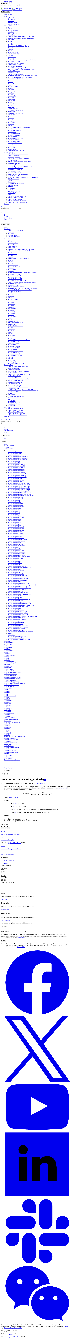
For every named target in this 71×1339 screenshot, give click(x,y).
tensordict (3, 880)
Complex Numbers (13, 108)
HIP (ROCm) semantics (14, 172)
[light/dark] (1, 212)
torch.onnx (11, 105)
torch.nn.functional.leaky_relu (16, 516)
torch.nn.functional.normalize (16, 560)
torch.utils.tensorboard (14, 141)
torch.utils (10, 125)
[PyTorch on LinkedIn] (37, 1197)
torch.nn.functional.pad (14, 621)
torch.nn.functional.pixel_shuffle (16, 617)
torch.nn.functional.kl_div (15, 595)
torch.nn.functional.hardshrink (16, 528)
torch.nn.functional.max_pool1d (16, 469)
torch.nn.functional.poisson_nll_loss (17, 586)
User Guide (7, 16)
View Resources (5, 920)
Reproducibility (12, 188)
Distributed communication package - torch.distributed (22, 60)
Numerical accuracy (13, 185)
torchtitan (3, 874)
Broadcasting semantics (14, 157)
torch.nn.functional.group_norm (16, 552)
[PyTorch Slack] (37, 1264)
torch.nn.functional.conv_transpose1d (18, 456)
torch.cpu (10, 43)
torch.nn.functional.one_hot (15, 577)
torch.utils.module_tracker (15, 143)
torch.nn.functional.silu (14, 547)
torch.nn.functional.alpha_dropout (17, 566)
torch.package (11, 99)
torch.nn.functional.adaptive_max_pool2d (19, 484)
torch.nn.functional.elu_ (14, 511)
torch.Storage (11, 122)
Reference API (8, 25)
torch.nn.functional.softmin (15, 534)
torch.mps (10, 47)
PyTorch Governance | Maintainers (17, 202)
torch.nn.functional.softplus (15, 533)
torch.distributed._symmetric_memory (14, 683)
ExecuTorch (4, 868)
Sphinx (10, 1334)
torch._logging (12, 149)
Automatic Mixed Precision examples (18, 154)
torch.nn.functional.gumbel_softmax (17, 539)
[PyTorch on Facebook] (37, 1015)
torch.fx (10, 85)
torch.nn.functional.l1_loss (15, 597)
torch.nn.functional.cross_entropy (17, 589)
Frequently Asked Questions (15, 168)
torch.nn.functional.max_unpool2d (17, 475)
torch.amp (7, 646)
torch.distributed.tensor (14, 61)
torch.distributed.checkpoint (11, 685)
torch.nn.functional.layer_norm (16, 555)
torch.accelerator (12, 41)
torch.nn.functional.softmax (15, 536)
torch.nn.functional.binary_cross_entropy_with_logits (22, 585)
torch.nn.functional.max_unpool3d (17, 477)
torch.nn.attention (12, 104)
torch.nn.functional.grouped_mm (17, 636)
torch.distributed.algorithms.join (12, 672)
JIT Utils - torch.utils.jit (14, 135)
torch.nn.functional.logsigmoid (16, 527)
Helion (2, 869)
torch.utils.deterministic (14, 133)
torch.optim (11, 107)
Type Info (10, 144)
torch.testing (11, 124)
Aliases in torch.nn (9, 445)
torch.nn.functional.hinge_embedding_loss (19, 594)
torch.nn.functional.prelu (14, 519)
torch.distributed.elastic (10, 674)
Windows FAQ (12, 193)
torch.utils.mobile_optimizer (15, 138)
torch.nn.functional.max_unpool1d (17, 474)
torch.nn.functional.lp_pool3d (16, 481)
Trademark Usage (9, 1328)
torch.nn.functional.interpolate (16, 622)
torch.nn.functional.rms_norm (16, 558)
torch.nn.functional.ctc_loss (15, 591)
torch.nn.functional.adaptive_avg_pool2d (19, 489)
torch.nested (11, 118)
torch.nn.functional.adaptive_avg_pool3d (19, 491)
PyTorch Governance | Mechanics (17, 200)
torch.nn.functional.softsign (15, 531)
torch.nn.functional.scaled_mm (16, 638)
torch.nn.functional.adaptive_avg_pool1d (19, 488)
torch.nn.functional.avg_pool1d (16, 464)
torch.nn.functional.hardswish (16, 506)
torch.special (11, 94)
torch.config (11, 146)
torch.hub (10, 88)
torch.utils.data (12, 132)
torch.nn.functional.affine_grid (16, 630)
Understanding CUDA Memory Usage (18, 46)
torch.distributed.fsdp (10, 675)
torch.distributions (9, 686)
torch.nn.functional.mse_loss (15, 600)
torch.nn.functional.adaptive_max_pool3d (19, 486)
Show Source (4, 863)
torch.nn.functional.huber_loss (16, 610)
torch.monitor (11, 91)
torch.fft (10, 80)
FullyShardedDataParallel (15, 66)
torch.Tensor (11, 32)
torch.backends (12, 57)
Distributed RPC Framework (15, 113)
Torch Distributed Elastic (14, 64)
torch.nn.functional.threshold (15, 497)
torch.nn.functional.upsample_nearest (18, 625)
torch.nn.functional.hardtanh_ (16, 505)
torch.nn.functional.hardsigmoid (16, 545)
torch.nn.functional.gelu (14, 525)
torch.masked (11, 116)
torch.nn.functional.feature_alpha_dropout (19, 567)
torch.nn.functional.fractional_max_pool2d (19, 492)
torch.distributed (8, 669)
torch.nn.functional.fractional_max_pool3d (19, 494)
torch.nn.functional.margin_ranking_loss (19, 602)
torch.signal (11, 93)
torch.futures (11, 83)
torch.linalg (11, 89)
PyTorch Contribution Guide (15, 197)
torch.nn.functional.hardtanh (15, 503)
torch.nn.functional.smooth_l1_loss (17, 611)
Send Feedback (5, 828)
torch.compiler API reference (15, 78)
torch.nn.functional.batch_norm (16, 550)
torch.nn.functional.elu (14, 509)
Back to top (4, 3)
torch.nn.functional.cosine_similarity (17, 580)
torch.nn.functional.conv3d (15, 455)
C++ (5, 438)
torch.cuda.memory (9, 655)
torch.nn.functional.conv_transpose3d (18, 459)
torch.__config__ (9, 755)
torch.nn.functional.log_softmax (16, 541)
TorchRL (3, 876)
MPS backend (11, 182)
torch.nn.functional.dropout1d (16, 569)
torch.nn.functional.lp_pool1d (16, 478)
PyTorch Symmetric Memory (16, 74)
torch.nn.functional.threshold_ (16, 499)
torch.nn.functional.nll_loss (15, 608)
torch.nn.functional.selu (14, 513)
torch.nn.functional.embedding (16, 574)
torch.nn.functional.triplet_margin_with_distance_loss (22, 616)
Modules (10, 180)
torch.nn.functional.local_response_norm (19, 556)
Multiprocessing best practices (16, 183)
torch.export (11, 21)
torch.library (11, 39)
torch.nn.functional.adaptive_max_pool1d (19, 483)
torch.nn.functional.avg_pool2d (16, 466)
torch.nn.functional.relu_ (14, 502)
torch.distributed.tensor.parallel (12, 678)
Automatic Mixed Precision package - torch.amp (21, 36)
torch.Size (10, 119)
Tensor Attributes (12, 33)
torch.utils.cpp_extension (14, 130)
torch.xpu (10, 49)
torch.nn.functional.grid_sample (16, 628)
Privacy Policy (21, 937)
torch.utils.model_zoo (13, 139)
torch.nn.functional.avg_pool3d (16, 467)
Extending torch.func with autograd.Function (20, 166)
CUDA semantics (12, 160)
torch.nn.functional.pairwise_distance (18, 578)
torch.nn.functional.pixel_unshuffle (17, 619)
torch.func (10, 82)
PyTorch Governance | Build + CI (17, 196)
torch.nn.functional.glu (14, 524)
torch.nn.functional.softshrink (16, 538)
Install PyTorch (8, 14)
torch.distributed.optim (10, 680)
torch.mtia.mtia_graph (14, 53)
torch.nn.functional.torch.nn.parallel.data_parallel (21, 631)
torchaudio (3, 879)
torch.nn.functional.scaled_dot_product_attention (21, 495)
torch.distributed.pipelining (11, 681)
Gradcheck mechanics (14, 171)
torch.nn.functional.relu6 (14, 508)
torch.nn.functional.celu (14, 514)
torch (9, 27)
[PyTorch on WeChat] (37, 1322)
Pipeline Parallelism (13, 72)
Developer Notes (12, 22)
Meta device (11, 55)
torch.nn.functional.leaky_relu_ (16, 517)
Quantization (11, 111)
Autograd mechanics (13, 155)
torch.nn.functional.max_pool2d (16, 470)
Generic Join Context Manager (16, 63)
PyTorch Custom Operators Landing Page (19, 161)
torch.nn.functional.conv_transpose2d (18, 458)
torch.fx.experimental (13, 86)
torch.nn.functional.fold (14, 463)
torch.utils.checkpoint (13, 129)
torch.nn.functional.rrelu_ (14, 522)
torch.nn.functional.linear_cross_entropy (19, 599)
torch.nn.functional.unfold (15, 461)
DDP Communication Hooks (15, 110)
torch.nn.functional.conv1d (15, 452)
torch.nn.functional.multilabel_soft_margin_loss (21, 605)
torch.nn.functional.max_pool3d (16, 472)
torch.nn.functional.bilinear (15, 563)
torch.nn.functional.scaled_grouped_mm (19, 639)
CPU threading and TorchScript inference (19, 158)
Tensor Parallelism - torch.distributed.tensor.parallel (22, 69)
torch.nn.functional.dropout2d (16, 570)
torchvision (4, 877)
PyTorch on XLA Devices (8, 882)
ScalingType (11, 633)
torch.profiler (11, 100)
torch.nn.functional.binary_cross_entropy (19, 583)
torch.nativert (11, 97)
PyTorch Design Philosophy (15, 199)
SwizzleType (11, 635)
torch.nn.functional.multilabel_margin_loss (19, 603)
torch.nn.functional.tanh (14, 542)
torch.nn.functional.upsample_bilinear (18, 627)
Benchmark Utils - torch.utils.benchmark (19, 127)
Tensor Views (11, 35)
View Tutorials (5, 909)
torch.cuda (10, 44)
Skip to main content (6, 1)
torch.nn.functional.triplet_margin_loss (18, 614)
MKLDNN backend (13, 179)
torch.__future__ (12, 147)
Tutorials (6, 204)
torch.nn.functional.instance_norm (17, 553)
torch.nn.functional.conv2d (15, 453)
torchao (3, 871)
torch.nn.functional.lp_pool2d (16, 480)
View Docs (4, 899)
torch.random (11, 114)
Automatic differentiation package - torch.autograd (21, 38)
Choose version (5, 11)
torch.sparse (11, 121)
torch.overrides (12, 96)
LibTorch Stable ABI (13, 175)
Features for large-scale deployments (18, 174)
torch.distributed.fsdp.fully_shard (17, 68)
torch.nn (10, 28)
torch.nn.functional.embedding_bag (17, 575)
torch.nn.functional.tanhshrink (16, 530)
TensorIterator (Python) (14, 191)
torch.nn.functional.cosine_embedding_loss (19, 588)
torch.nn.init (11, 102)
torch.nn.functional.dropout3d (16, 572)
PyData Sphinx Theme (14, 843)
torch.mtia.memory (13, 52)
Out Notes (10, 186)
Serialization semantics (14, 190)
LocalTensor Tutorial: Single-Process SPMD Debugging (23, 177)
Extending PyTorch (13, 164)
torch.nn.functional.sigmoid (15, 544)
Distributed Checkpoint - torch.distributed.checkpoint (22, 75)
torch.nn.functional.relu (14, 500)
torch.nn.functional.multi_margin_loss (18, 606)
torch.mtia (10, 50)
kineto (2, 873)
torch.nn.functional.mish (14, 549)
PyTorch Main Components (15, 18)
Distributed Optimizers (14, 71)
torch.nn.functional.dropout (15, 564)
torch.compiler (11, 19)
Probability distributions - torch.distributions (20, 77)
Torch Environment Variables (16, 150)
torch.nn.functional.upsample (15, 624)
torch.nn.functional (13, 30)
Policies (65, 1326)
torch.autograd (8, 647)
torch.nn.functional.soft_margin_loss (18, 613)
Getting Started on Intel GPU (16, 169)
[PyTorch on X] (37, 1081)
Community (7, 194)
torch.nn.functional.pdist (14, 581)
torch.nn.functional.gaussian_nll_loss (18, 592)
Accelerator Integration (14, 24)
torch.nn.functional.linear (14, 561)
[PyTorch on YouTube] (37, 1130)
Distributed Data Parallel (14, 163)
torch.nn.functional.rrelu (14, 520)
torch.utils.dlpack (12, 136)
